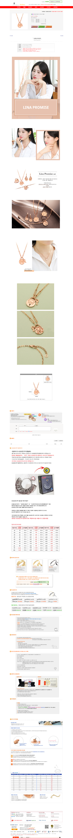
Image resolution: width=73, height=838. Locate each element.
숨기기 (59, 837)
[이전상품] (11, 35)
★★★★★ (30, 431)
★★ (20, 431)
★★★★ (27, 431)
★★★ (23, 431)
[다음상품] (61, 35)
